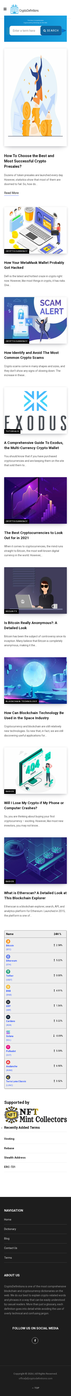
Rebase (9, 1148)
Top (36, 1388)
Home (7, 1219)
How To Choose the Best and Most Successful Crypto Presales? (29, 161)
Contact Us (10, 1248)
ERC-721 (9, 1167)
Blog (6, 1238)
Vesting (9, 1139)
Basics (10, 791)
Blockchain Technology (21, 701)
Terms (8, 1257)
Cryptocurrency (17, 251)
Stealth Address (15, 1157)
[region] (35, 29)
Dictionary (10, 1229)
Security (11, 611)
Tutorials (12, 431)
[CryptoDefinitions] (24, 9)
